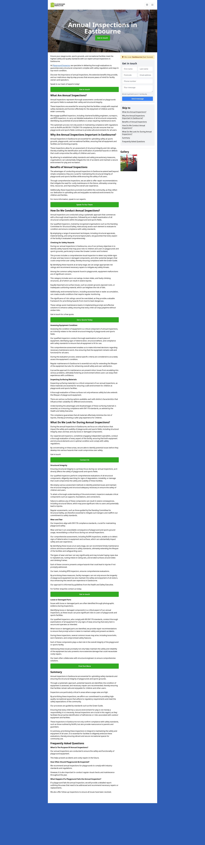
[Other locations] (147, 5)
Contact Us (84, 460)
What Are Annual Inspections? (134, 112)
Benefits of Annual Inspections (134, 122)
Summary (126, 138)
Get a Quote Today (84, 320)
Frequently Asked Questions (133, 141)
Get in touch (102, 38)
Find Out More (84, 666)
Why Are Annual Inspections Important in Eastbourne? (133, 116)
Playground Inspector (61, 65)
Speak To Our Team (84, 204)
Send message (138, 99)
